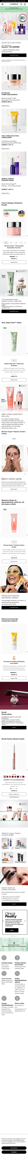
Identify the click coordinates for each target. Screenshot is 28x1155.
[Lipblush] (5, 777)
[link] (14, 223)
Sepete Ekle (14, 262)
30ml (11, 242)
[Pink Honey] (21, 777)
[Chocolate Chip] (13, 777)
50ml (16, 242)
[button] (25, 4)
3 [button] (14, 936)
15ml (6, 242)
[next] (25, 474)
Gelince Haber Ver (14, 794)
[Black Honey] (18, 777)
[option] (12, 458)
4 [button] (16, 936)
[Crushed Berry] (23, 777)
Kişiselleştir (14, 1152)
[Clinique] (14, 4)
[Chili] (10, 777)
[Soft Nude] (15, 777)
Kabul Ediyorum (14, 1148)
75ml (21, 242)
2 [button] (13, 936)
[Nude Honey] (7, 777)
